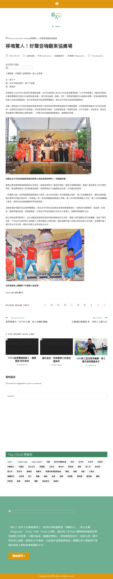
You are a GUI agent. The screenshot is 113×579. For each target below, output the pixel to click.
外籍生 (21, 467)
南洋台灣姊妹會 (60, 462)
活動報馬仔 (59, 55)
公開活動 (30, 55)
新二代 (88, 467)
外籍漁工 (10, 467)
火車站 (91, 472)
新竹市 (19, 472)
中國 (48, 462)
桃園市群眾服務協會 (53, 472)
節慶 (38, 476)
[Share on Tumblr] (91, 305)
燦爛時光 (10, 476)
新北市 (10, 472)
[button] (18, 556)
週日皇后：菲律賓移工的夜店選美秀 (56, 360)
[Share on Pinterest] (58, 305)
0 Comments (97, 55)
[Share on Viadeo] (98, 305)
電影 (36, 481)
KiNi (12, 293)
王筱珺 (21, 476)
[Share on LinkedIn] (65, 305)
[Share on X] (45, 305)
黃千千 (21, 293)
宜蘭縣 (42, 467)
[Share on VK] (78, 305)
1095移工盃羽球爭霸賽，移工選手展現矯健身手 (91, 360)
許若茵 (10, 481)
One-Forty (37, 462)
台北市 (90, 462)
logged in (21, 383)
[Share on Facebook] (51, 305)
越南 (18, 481)
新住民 (97, 467)
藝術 (98, 476)
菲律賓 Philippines (76, 55)
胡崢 (61, 476)
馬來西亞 (45, 481)
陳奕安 (27, 481)
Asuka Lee (22, 462)
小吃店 (51, 467)
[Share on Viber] (71, 305)
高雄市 (56, 481)
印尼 (16, 293)
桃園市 (38, 472)
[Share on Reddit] (85, 305)
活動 (83, 472)
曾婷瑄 (29, 472)
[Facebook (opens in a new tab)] (56, 3)
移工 (30, 476)
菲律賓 (70, 476)
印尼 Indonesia (44, 55)
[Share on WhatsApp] (104, 305)
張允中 (61, 467)
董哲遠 (89, 476)
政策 (79, 467)
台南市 (100, 462)
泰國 (75, 472)
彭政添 (70, 467)
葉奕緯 (79, 476)
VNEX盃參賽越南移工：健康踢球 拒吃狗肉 (22, 359)
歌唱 (67, 472)
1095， (10, 462)
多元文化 (31, 467)
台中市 (81, 462)
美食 (53, 476)
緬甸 (45, 476)
